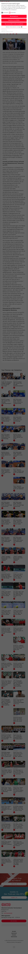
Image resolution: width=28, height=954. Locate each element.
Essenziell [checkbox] (5, 12)
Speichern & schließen (14, 20)
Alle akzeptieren (14, 16)
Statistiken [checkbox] (13, 12)
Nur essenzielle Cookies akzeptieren (14, 24)
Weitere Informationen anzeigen (13, 27)
